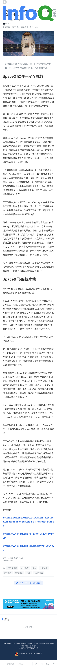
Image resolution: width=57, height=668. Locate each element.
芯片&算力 (38, 573)
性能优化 (43, 568)
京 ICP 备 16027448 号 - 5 (28, 648)
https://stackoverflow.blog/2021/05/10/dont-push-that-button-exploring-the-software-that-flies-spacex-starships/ (28, 521)
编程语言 (19, 573)
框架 (28, 573)
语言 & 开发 (12, 568)
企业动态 (24, 568)
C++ (34, 568)
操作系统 (7, 573)
